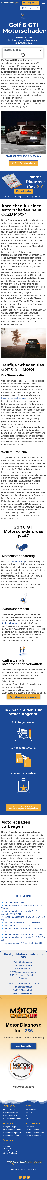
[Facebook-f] (24, 1177)
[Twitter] (28, 1177)
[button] (43, 2)
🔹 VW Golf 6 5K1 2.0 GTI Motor (16, 925)
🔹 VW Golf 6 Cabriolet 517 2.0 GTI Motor (20, 923)
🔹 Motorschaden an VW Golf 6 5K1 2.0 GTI (21, 934)
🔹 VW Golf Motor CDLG (12, 902)
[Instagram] (20, 1177)
